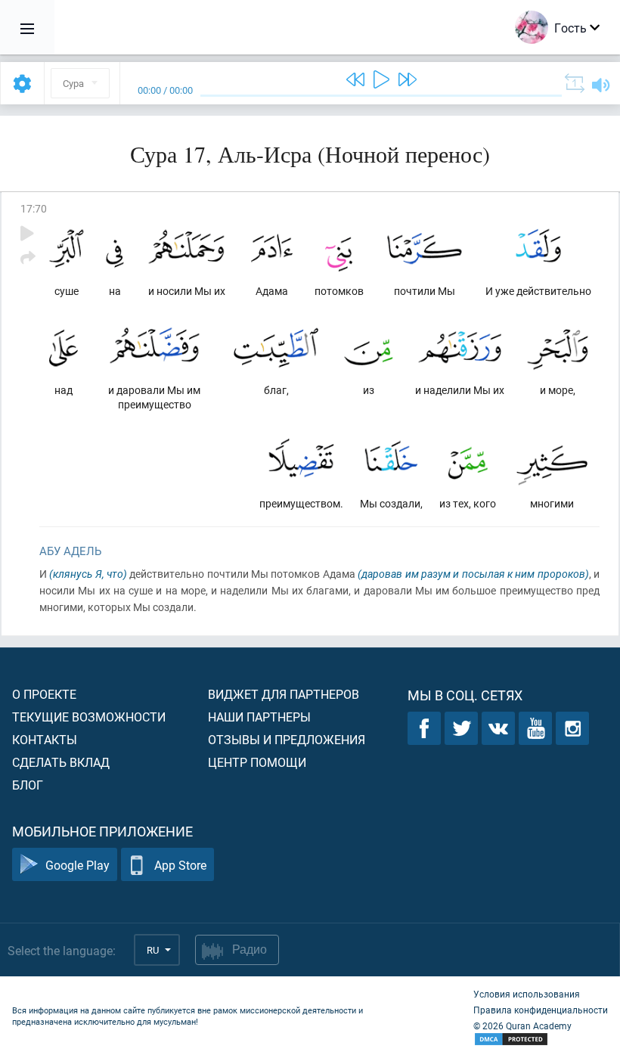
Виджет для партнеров (283, 694)
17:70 (33, 208)
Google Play (77, 865)
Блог (27, 785)
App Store (180, 865)
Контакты (44, 739)
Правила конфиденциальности (540, 1010)
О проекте (44, 694)
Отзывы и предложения (286, 739)
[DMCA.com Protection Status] (540, 1039)
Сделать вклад (61, 762)
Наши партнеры (259, 717)
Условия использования (526, 994)
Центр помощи (257, 762)
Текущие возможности (89, 717)
